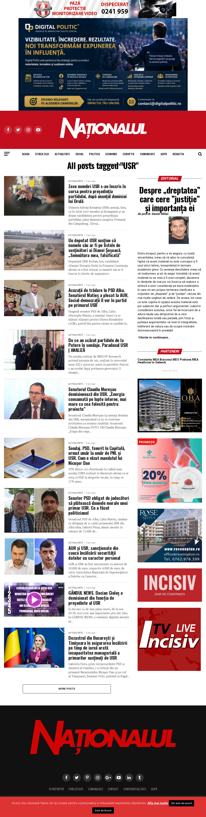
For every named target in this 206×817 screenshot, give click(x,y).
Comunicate (147, 154)
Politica (94, 154)
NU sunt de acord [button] (181, 803)
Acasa (25, 154)
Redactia (178, 154)
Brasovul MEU (169, 359)
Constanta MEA (148, 359)
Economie (111, 154)
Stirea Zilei (42, 154)
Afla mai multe (157, 803)
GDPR (164, 154)
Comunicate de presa (111, 164)
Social (79, 154)
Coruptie (128, 154)
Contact (87, 164)
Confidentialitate (135, 789)
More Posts (67, 688)
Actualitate (62, 154)
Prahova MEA (189, 359)
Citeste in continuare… (154, 337)
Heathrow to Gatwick (152, 362)
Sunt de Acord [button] (103, 810)
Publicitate (76, 789)
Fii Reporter (56, 789)
